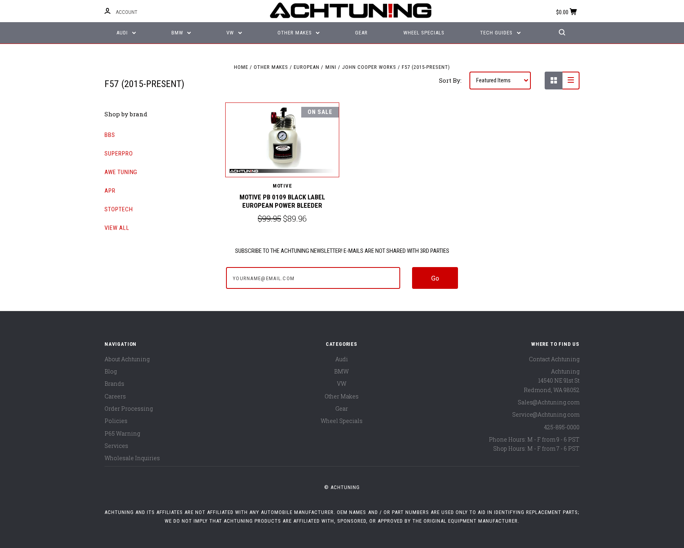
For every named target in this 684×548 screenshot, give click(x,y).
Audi (122, 33)
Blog (110, 371)
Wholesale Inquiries (132, 458)
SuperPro (118, 153)
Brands (114, 383)
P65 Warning (122, 433)
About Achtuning (127, 359)
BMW (178, 33)
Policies (115, 421)
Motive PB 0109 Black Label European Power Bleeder (282, 201)
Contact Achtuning (554, 359)
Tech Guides (497, 33)
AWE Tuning (120, 172)
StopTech (118, 209)
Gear (361, 33)
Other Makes (295, 33)
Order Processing (128, 408)
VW (231, 33)
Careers (115, 396)
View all (116, 227)
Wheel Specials (424, 33)
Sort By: (450, 80)
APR (110, 190)
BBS (109, 134)
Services (116, 445)
